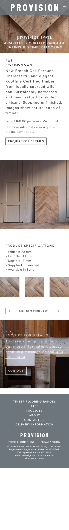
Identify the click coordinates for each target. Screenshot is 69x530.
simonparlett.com (34, 458)
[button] (16, 371)
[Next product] (58, 311)
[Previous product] (9, 311)
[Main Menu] (64, 8)
